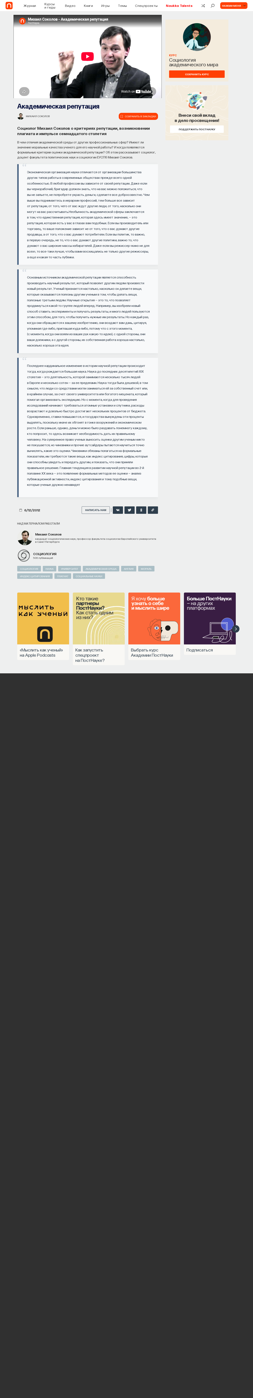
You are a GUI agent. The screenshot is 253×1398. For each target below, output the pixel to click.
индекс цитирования (35, 576)
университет (69, 568)
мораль (146, 568)
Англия (129, 568)
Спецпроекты (146, 5)
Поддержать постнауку (197, 129)
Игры (105, 5)
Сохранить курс (197, 74)
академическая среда (101, 568)
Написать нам (95, 510)
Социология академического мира (193, 62)
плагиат (62, 576)
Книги (88, 5)
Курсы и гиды (49, 5)
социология (44, 554)
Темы (122, 5)
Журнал (30, 5)
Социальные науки (89, 576)
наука (50, 568)
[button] (235, 629)
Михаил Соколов (38, 116)
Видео (70, 5)
